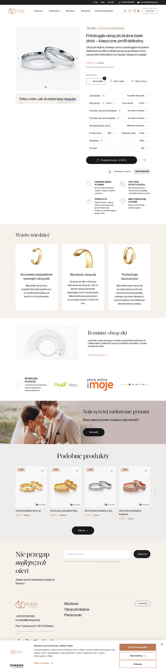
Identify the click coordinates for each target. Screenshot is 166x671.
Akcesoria (85, 11)
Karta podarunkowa (104, 11)
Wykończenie (129, 133)
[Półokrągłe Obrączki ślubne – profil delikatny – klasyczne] (117, 81)
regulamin (99, 561)
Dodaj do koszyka (113, 160)
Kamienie (93, 141)
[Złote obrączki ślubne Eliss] (65, 491)
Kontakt (111, 2)
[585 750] (109, 133)
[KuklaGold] (16, 11)
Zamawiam (95, 96)
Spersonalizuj (136, 656)
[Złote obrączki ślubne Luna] (100, 491)
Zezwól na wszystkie (137, 647)
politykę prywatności (111, 561)
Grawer (93, 148)
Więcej (81, 530)
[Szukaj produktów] (125, 11)
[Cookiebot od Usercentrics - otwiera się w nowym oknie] (16, 666)
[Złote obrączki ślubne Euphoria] (134, 493)
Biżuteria (70, 11)
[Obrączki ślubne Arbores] (31, 491)
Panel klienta (150, 11)
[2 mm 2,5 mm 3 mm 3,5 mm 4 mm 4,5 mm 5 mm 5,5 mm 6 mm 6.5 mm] (140, 103)
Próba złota (95, 133)
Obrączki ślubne (76, 609)
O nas (95, 2)
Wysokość (94, 103)
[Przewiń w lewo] (19, 58)
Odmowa (138, 664)
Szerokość (127, 103)
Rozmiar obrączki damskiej (102, 111)
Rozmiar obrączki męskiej (102, 118)
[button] (144, 160)
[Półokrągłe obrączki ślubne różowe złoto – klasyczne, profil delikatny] (140, 81)
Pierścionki (54, 11)
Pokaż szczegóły (41, 663)
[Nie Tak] (122, 148)
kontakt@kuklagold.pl (28, 620)
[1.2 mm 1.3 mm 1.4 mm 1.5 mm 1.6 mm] (110, 103)
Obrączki (38, 11)
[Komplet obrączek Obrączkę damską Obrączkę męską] (126, 96)
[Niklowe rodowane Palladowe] (129, 126)
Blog (102, 2)
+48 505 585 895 (142, 172)
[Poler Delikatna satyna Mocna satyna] (142, 133)
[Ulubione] (130, 11)
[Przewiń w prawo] (77, 58)
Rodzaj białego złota (99, 126)
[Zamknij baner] (162, 644)
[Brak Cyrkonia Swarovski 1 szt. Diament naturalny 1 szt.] (125, 141)
